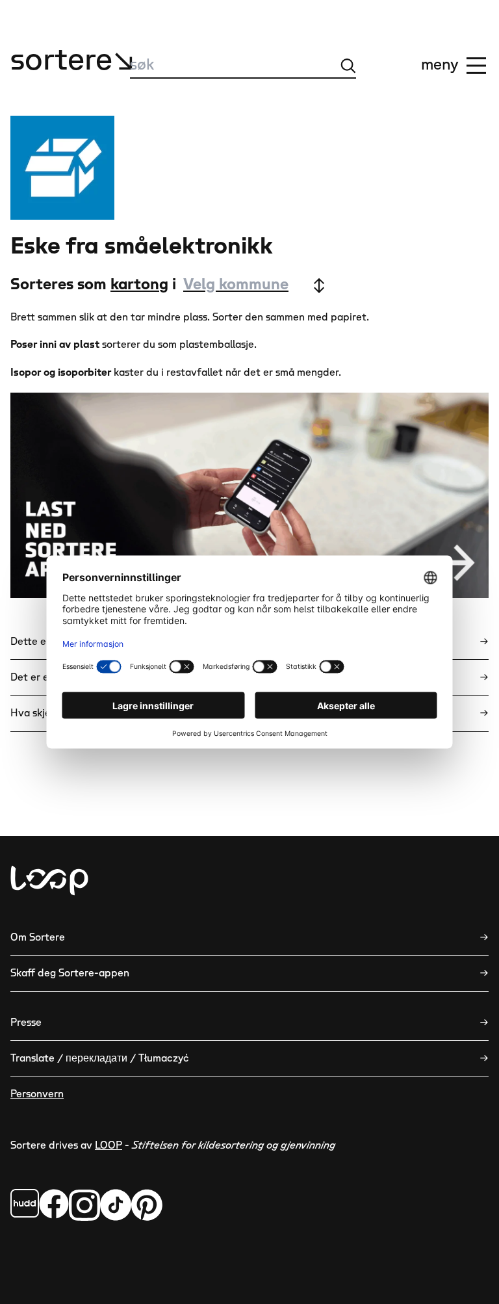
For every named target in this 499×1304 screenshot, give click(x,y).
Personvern (37, 1094)
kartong (139, 284)
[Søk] (348, 65)
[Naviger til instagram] (84, 1205)
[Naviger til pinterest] (146, 1205)
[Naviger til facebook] (24, 1203)
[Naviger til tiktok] (115, 1205)
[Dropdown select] (253, 285)
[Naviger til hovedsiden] (49, 880)
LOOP (108, 1145)
